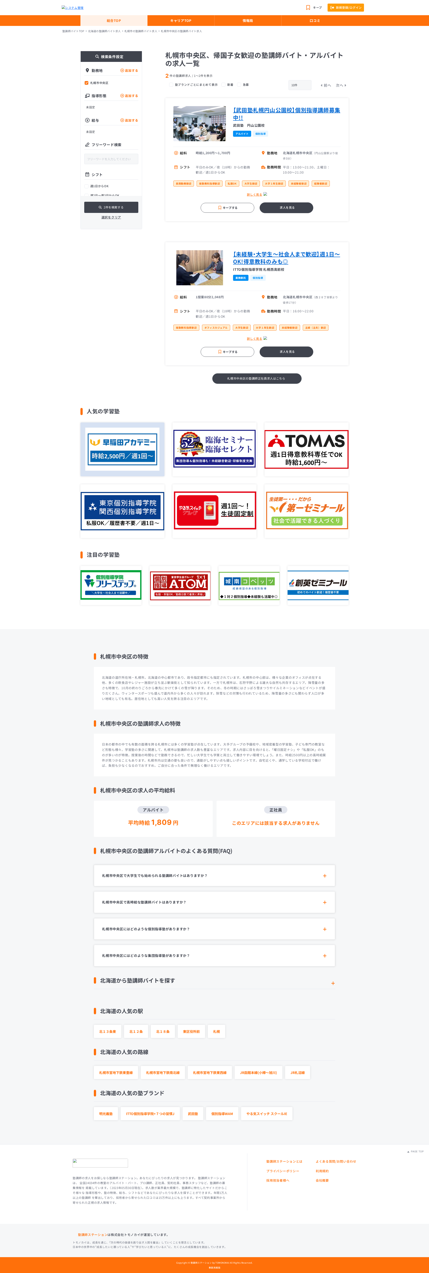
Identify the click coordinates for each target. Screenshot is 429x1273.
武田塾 (193, 1113)
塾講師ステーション (92, 1234)
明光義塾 (106, 1113)
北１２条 (136, 1031)
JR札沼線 (297, 1072)
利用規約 (322, 1171)
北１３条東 (107, 1031)
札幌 (216, 1031)
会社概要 (322, 1180)
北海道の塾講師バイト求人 (104, 31)
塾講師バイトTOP (73, 31)
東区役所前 (191, 1031)
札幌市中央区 (99, 83)
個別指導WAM (222, 1113)
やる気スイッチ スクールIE (266, 1113)
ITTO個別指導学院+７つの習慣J (150, 1113)
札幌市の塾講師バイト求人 (140, 31)
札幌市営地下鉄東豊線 (116, 1072)
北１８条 (163, 1031)
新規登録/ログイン (349, 7)
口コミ (315, 20)
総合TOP (114, 20)
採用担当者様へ (277, 1180)
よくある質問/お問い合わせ (336, 1161)
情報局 (248, 20)
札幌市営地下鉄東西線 (210, 1072)
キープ (317, 7)
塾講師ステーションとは (284, 1161)
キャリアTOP (180, 20)
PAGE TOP (417, 1151)
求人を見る (287, 207)
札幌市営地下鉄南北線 (163, 1072)
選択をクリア (111, 217)
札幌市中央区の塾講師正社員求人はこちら (256, 378)
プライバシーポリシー (282, 1171)
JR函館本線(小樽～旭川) (258, 1072)
